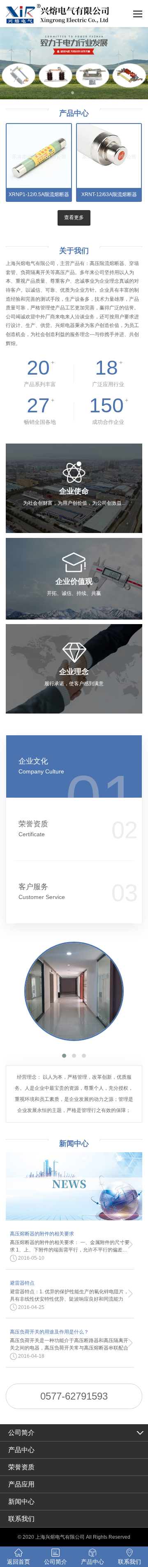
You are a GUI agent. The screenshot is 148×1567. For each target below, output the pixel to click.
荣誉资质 (33, 828)
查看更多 (74, 217)
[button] (64, 1056)
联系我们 (21, 1518)
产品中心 (21, 1449)
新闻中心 (21, 1501)
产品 (74, 113)
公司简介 (21, 1432)
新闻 (74, 1143)
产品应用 (21, 1484)
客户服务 (41, 891)
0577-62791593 (74, 1396)
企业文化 (41, 766)
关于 (74, 251)
